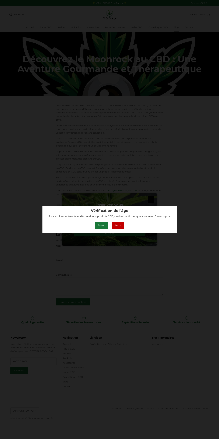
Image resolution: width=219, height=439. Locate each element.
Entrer (101, 225)
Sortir (118, 225)
